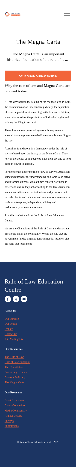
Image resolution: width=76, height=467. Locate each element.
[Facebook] (8, 299)
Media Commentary (16, 410)
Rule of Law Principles (17, 361)
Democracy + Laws (16, 372)
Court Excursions (14, 400)
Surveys (9, 420)
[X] (16, 299)
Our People (11, 323)
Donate (9, 328)
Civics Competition (15, 405)
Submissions (12, 425)
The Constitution (14, 367)
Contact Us (11, 333)
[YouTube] (24, 299)
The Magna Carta (14, 382)
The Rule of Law (14, 356)
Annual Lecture (13, 415)
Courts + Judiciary (15, 377)
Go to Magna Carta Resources (38, 75)
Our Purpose (12, 318)
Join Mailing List (14, 339)
